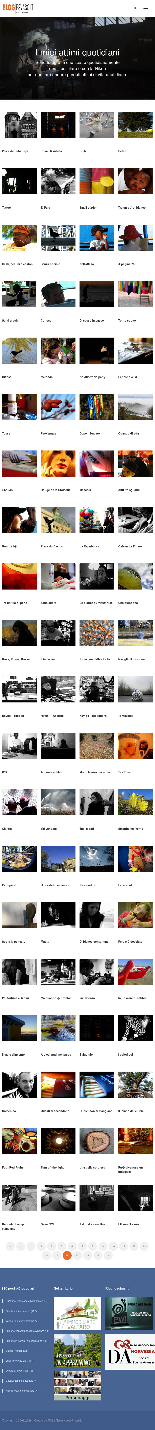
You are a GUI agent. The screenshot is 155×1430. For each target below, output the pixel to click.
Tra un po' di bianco (132, 207)
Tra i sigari (87, 829)
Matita (45, 941)
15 (56, 1255)
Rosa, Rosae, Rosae (16, 659)
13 (144, 1246)
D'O (4, 772)
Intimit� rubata (51, 151)
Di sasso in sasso (92, 320)
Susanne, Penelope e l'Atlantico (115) (26, 1301)
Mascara (85, 490)
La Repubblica (89, 546)
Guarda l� (9, 546)
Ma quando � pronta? (56, 998)
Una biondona (128, 603)
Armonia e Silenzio (53, 772)
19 (97, 1255)
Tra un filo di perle (14, 603)
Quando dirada (128, 433)
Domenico (9, 1111)
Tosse (6, 433)
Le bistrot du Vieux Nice (96, 603)
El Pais (45, 207)
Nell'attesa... (88, 264)
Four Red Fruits (13, 1167)
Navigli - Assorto (52, 716)
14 (46, 1255)
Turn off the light (52, 1167)
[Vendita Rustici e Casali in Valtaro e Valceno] (77, 1315)
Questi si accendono (55, 1111)
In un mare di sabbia (132, 998)
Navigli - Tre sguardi (93, 716)
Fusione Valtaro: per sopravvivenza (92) (27, 1330)
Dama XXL (48, 1224)
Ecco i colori (126, 885)
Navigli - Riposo (13, 716)
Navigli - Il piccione (131, 659)
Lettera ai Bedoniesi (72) (19, 1370)
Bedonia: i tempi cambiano (13, 1226)
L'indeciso (48, 659)
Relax (122, 151)
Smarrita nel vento (130, 829)
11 (123, 1246)
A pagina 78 (126, 264)
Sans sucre (48, 603)
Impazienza (87, 998)
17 (77, 1255)
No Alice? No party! (93, 377)
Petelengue (48, 433)
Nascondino (88, 885)
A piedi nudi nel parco (56, 1054)
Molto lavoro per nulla (95, 772)
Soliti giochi (10, 320)
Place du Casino (52, 546)
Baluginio (86, 1054)
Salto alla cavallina (92, 1224)
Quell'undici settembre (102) (21, 1311)
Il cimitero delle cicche (95, 659)
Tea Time (124, 772)
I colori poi (125, 1054)
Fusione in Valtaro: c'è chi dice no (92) (26, 1340)
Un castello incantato (55, 885)
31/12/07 (7, 490)
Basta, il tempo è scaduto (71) (21, 1380)
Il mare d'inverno (13, 1054)
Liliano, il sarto (128, 1224)
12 (134, 1246)
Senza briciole (50, 264)
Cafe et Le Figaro (130, 546)
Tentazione (125, 716)
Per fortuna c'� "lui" (16, 998)
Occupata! (9, 885)
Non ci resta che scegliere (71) (22, 1390)
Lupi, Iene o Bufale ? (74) (19, 1360)
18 (87, 1255)
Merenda (47, 377)
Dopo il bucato (90, 433)
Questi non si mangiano (96, 1111)
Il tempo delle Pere (131, 1111)
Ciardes (7, 829)
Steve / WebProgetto (69, 1420)
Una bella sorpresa (92, 1167)
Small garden (88, 207)
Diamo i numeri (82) (16, 1350)
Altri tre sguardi (129, 490)
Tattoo (6, 207)
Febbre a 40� (127, 377)
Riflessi (7, 377)
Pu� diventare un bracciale (130, 1169)
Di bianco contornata (94, 941)
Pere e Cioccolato (130, 941)
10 (113, 1246)
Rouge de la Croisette (56, 490)
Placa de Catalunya (15, 151)
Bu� (83, 151)
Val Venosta (49, 829)
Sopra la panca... (13, 941)
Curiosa (46, 320)
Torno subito (127, 320)
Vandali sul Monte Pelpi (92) (21, 1321)
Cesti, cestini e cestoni (18, 264)
